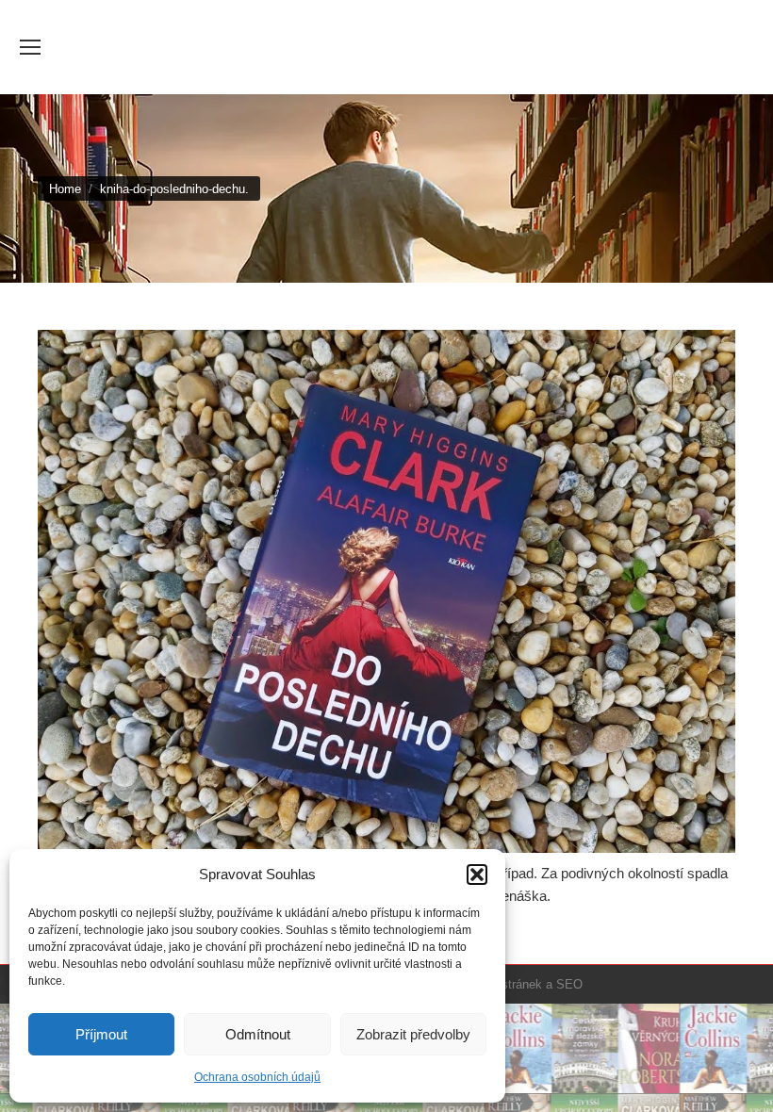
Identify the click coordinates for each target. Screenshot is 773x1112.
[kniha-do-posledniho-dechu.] (386, 591)
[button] (477, 874)
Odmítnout (257, 1034)
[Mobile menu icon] (30, 47)
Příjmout (101, 1034)
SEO (569, 984)
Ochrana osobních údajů (257, 1077)
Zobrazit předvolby (413, 1034)
